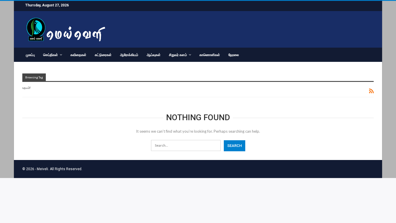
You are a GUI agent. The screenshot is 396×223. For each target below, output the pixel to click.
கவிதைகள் (78, 55)
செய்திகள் (50, 55)
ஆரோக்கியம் (129, 55)
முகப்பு (30, 55)
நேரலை (233, 55)
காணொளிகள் (209, 55)
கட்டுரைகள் (103, 55)
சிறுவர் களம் (178, 55)
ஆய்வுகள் (154, 55)
